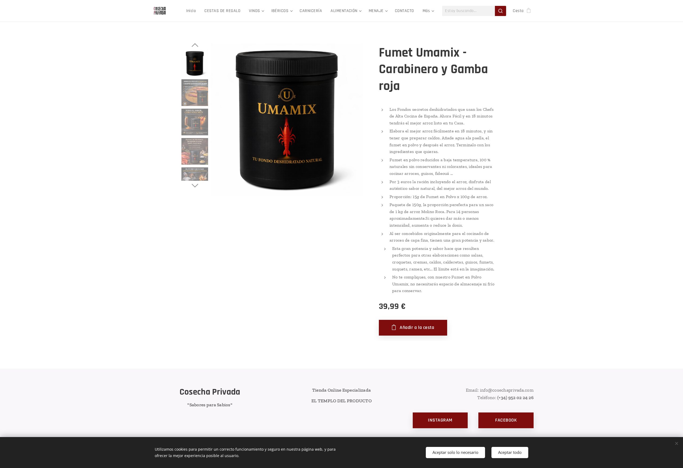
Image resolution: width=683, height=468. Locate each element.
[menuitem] (192, 11)
